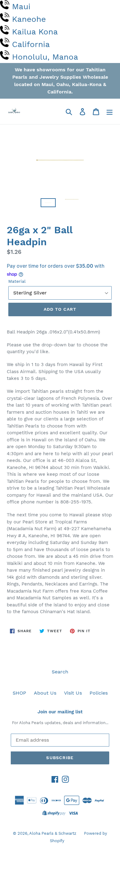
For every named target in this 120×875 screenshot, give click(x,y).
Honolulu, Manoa (45, 56)
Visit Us (73, 693)
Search (60, 672)
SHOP (19, 693)
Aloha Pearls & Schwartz (52, 833)
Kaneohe (29, 19)
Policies (99, 693)
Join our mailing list (60, 712)
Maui (21, 6)
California (31, 44)
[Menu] (109, 111)
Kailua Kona (35, 31)
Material (17, 281)
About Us (45, 693)
